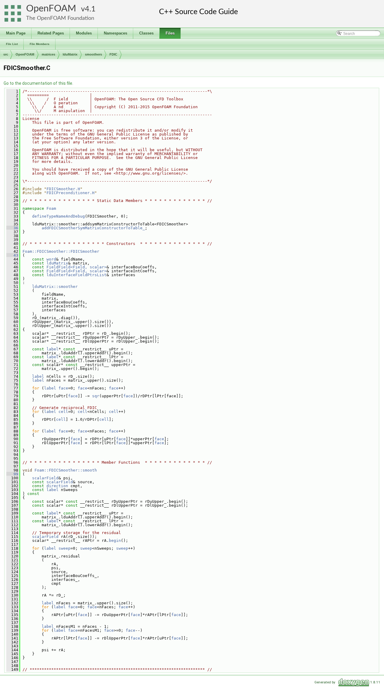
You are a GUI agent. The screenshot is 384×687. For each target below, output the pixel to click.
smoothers (93, 54)
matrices (48, 54)
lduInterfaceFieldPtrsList (76, 275)
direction (57, 486)
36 (12, 228)
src (5, 54)
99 (12, 474)
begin (115, 540)
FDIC (113, 54)
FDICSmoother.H (63, 189)
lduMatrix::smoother (55, 286)
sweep (64, 548)
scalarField (45, 478)
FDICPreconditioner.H (70, 193)
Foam (51, 208)
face (63, 388)
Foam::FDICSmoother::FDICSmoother (60, 251)
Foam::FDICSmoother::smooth (65, 470)
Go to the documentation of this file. (38, 83)
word (51, 259)
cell (63, 411)
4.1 (90, 9)
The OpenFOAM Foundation (60, 18)
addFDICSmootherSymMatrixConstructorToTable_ (93, 228)
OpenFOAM (51, 8)
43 (12, 255)
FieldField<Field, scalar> (76, 267)
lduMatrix (70, 54)
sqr (95, 396)
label (52, 349)
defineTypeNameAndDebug (58, 216)
